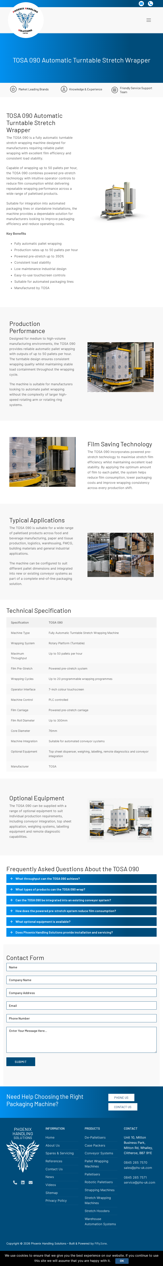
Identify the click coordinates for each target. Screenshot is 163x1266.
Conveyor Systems (99, 1153)
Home (50, 1137)
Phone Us (121, 1097)
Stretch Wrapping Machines (98, 1200)
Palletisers (92, 1174)
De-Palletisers (95, 1137)
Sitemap (52, 1193)
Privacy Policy (56, 1201)
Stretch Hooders (97, 1211)
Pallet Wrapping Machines (96, 1163)
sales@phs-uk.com (138, 1168)
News (50, 1177)
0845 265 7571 (135, 1177)
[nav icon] (148, 20)
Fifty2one (101, 1243)
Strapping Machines (99, 1190)
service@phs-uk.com (139, 1183)
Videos (51, 1185)
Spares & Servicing (60, 1153)
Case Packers (95, 1145)
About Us (53, 1145)
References (54, 1161)
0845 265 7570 (135, 1162)
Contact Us (122, 1107)
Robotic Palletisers (99, 1182)
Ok (122, 1260)
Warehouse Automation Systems (100, 1221)
